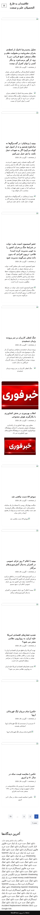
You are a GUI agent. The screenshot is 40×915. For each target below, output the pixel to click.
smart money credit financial (24, 878)
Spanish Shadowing (29, 874)
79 (10, 816)
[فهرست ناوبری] (4, 5)
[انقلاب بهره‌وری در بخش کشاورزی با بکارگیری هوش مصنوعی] (20, 395)
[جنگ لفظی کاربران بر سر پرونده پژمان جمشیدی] (20, 320)
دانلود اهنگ (15, 862)
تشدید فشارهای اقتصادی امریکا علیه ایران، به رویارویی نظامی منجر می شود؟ (21, 638)
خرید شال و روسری (17, 884)
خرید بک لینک (16, 843)
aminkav (31, 67)
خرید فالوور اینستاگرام (21, 868)
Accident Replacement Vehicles (15, 905)
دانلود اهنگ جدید (28, 843)
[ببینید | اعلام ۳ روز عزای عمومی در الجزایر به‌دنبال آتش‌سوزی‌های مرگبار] (20, 543)
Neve (27, 913)
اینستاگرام (15, 865)
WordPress (15, 913)
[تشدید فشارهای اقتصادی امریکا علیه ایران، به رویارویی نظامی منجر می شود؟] (20, 617)
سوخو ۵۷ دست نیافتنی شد (24, 496)
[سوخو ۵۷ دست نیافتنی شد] (20, 479)
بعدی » (34, 823)
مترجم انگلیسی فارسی (11, 874)
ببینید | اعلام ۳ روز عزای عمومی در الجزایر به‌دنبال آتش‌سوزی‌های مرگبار (21, 564)
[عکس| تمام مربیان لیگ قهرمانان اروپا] (20, 693)
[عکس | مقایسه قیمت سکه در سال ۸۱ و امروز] (20, 756)
